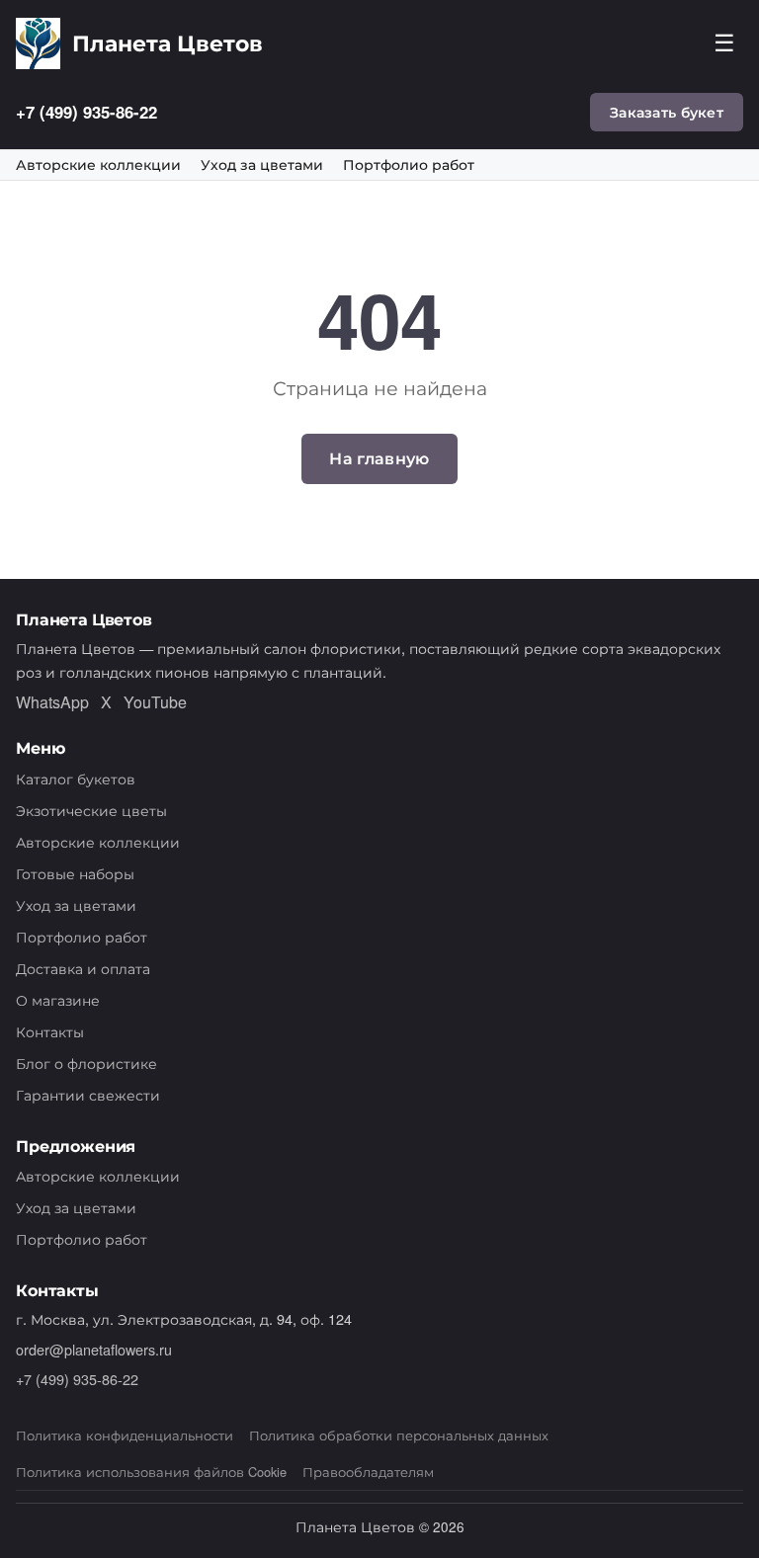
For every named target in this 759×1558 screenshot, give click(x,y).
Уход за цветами (262, 165)
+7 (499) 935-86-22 (86, 111)
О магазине (58, 999)
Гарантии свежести (88, 1094)
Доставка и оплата (83, 967)
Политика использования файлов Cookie (151, 1471)
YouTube (155, 702)
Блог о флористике (86, 1062)
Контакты (50, 1031)
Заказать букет (666, 112)
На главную (379, 458)
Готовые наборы (75, 872)
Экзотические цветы (91, 809)
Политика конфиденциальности (124, 1435)
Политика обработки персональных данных (398, 1435)
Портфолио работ (408, 165)
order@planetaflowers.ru (94, 1349)
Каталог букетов (75, 778)
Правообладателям (368, 1471)
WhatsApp (52, 702)
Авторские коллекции (98, 165)
